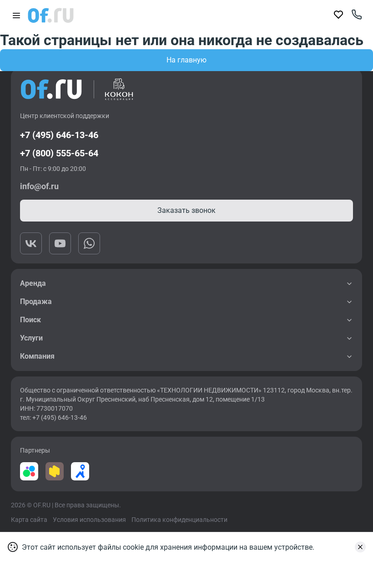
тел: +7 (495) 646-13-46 (53, 417)
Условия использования (89, 519)
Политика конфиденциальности (179, 519)
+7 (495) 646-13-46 (59, 134)
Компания (37, 356)
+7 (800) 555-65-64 (59, 153)
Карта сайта (29, 519)
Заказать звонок (186, 210)
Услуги (31, 338)
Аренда (33, 283)
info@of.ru (39, 186)
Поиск (30, 319)
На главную (186, 60)
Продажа (36, 301)
